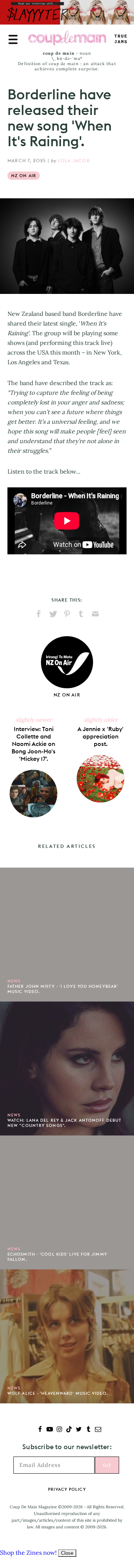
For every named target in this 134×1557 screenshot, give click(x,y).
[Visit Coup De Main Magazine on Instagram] (59, 1430)
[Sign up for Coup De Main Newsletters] (98, 1430)
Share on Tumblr (81, 614)
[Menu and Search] (13, 39)
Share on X (53, 614)
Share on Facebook (39, 614)
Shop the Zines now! (28, 1552)
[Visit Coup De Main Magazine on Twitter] (78, 1430)
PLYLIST (121, 39)
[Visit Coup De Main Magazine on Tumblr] (88, 1430)
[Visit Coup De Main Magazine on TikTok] (69, 1430)
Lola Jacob (74, 160)
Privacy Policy (67, 1489)
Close (67, 1553)
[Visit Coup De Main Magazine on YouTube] (49, 1430)
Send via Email (95, 614)
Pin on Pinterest (67, 614)
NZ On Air (23, 175)
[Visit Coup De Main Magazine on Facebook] (40, 1430)
